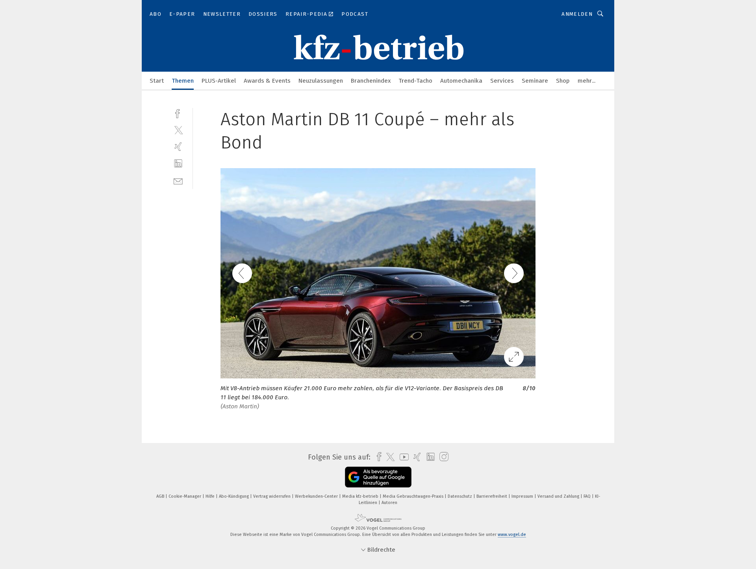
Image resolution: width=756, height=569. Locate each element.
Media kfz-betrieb (361, 496)
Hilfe (211, 496)
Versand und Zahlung (558, 496)
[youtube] (402, 457)
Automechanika (461, 80)
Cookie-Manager (185, 496)
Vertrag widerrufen (272, 496)
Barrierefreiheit (492, 496)
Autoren (389, 502)
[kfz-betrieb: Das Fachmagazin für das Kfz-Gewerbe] (157, 80)
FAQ (588, 496)
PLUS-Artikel (219, 80)
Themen (183, 80)
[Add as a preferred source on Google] (378, 477)
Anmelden (577, 14)
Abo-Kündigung (234, 496)
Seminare (535, 80)
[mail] (178, 180)
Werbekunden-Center (317, 496)
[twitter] (178, 130)
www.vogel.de (512, 534)
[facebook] (178, 113)
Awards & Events (267, 80)
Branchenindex (371, 80)
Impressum (522, 496)
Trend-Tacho (415, 80)
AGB (160, 496)
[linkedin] (178, 164)
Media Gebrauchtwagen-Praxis (414, 496)
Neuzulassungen (320, 80)
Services (502, 80)
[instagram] (441, 457)
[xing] (178, 147)
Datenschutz (460, 496)
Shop (563, 80)
